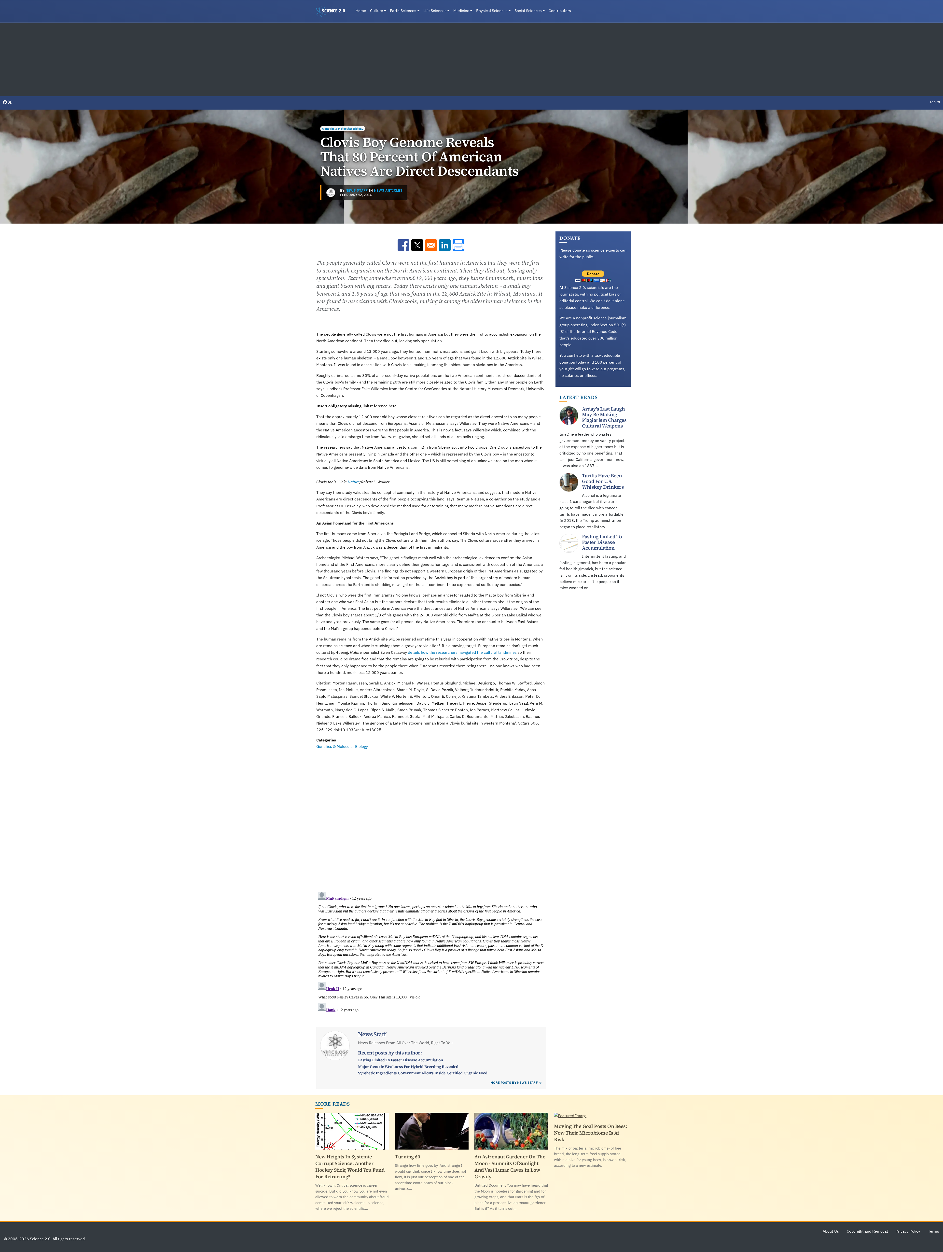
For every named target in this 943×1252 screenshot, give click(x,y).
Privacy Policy (908, 1231)
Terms (933, 1231)
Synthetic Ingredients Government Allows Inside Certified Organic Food (422, 1073)
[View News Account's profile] (330, 192)
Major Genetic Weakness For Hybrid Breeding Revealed (408, 1066)
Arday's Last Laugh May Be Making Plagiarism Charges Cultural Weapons (604, 417)
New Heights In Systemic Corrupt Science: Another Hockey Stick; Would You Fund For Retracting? (349, 1166)
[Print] (458, 245)
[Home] (332, 11)
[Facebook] (5, 102)
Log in (935, 102)
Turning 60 (407, 1156)
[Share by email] (431, 245)
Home (361, 10)
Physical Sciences (492, 10)
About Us (831, 1231)
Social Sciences (528, 10)
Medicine (461, 10)
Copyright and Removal (867, 1231)
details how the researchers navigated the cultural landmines (462, 652)
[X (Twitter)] (10, 102)
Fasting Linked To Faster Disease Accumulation (400, 1060)
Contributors (560, 10)
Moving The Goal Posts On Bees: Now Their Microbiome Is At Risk (590, 1133)
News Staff (357, 190)
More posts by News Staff (514, 1083)
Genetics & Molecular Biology (342, 128)
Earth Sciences (403, 10)
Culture (376, 10)
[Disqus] (431, 817)
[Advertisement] (471, 59)
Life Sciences (434, 10)
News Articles (388, 190)
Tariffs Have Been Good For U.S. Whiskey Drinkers (603, 481)
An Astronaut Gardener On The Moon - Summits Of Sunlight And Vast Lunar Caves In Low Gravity (509, 1166)
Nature (354, 481)
